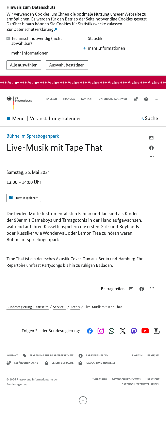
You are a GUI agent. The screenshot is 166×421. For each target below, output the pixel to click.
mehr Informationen (30, 53)
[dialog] (83, 38)
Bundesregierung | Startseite (27, 307)
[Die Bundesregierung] (19, 103)
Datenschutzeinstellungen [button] (141, 384)
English (51, 98)
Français (69, 98)
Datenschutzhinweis (113, 98)
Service (59, 307)
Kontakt (87, 98)
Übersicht (153, 379)
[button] (157, 99)
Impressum (100, 379)
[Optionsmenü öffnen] (151, 157)
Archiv (75, 307)
